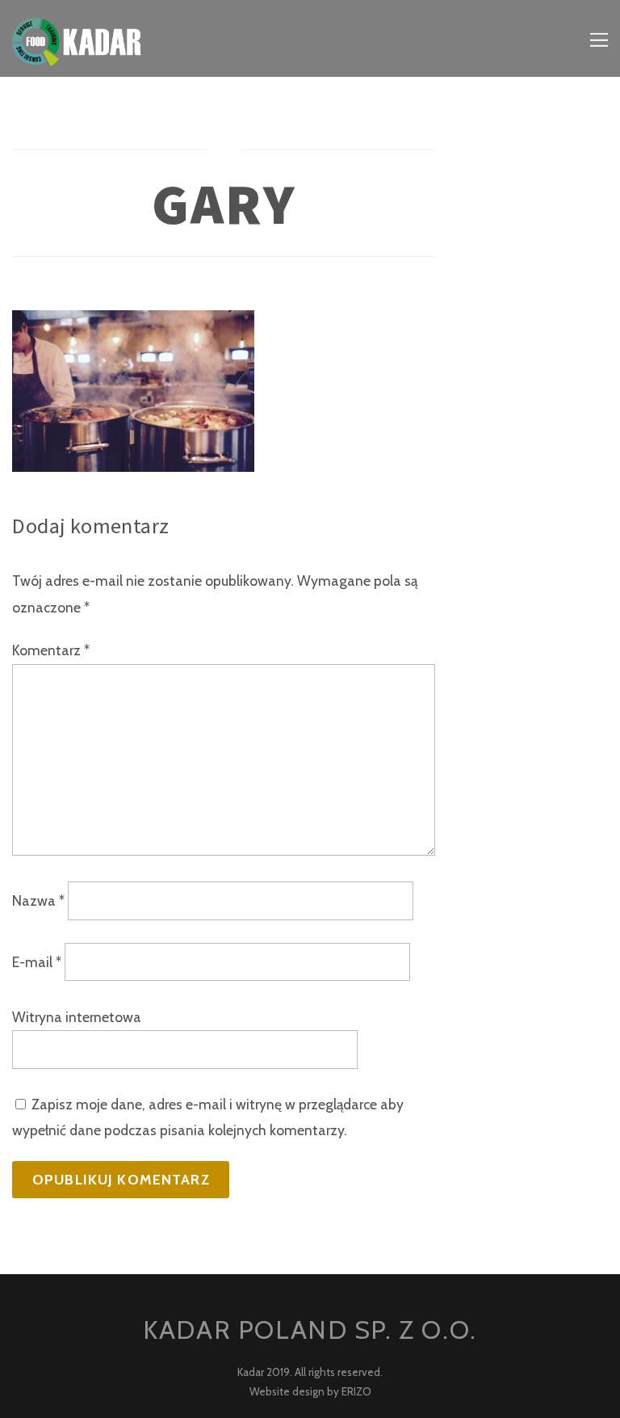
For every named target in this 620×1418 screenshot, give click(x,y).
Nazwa (38, 900)
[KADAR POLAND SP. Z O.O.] (76, 54)
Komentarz (51, 650)
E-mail (36, 961)
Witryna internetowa (76, 1016)
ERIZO (356, 1391)
